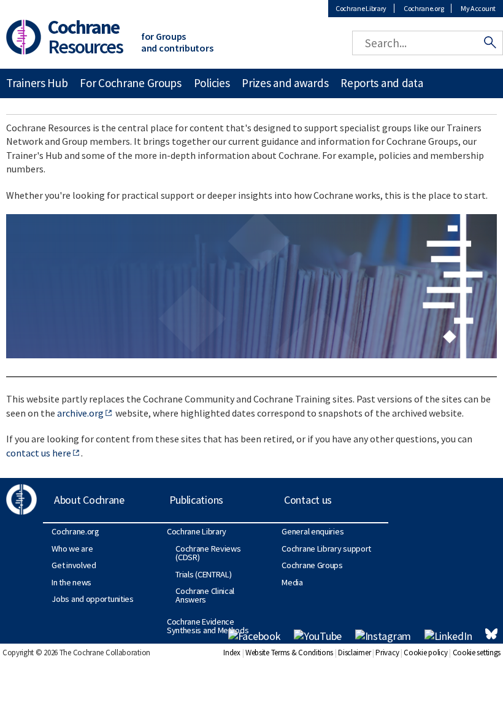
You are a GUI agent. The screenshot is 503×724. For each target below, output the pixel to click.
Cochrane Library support (326, 548)
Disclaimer (354, 652)
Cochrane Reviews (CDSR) (207, 553)
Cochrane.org (423, 8)
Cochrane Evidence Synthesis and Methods (208, 626)
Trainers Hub (36, 82)
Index (231, 652)
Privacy (387, 652)
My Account (478, 8)
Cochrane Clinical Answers (204, 595)
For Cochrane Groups (130, 82)
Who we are (72, 548)
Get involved (74, 565)
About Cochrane (89, 500)
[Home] (20, 36)
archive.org (80, 413)
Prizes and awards (285, 82)
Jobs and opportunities (92, 598)
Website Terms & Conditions (289, 652)
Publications (196, 500)
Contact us (308, 500)
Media (292, 582)
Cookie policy (425, 652)
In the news (71, 582)
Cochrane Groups (312, 565)
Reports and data (381, 82)
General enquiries (313, 531)
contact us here (38, 453)
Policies (212, 82)
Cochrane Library (361, 8)
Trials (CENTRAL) (203, 574)
